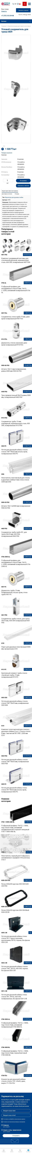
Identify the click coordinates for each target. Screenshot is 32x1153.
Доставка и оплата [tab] (7, 194)
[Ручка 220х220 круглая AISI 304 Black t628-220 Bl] (16, 901)
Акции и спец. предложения (12, 1130)
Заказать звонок (23, 10)
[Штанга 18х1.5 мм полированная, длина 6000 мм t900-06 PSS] (16, 360)
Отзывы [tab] (17, 194)
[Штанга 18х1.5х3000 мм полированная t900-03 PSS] (16, 497)
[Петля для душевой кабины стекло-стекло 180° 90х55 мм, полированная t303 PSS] (16, 752)
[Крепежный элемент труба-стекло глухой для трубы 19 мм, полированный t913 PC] (16, 665)
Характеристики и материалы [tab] (10, 191)
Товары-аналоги (6, 153)
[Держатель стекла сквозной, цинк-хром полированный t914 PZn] (16, 334)
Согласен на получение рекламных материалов (14, 1121)
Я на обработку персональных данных (14, 1119)
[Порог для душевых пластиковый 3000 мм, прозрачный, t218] (16, 638)
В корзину (23, 181)
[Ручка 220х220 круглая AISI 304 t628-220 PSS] (16, 875)
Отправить (16, 1136)
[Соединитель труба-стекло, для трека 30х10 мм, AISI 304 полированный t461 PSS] (16, 611)
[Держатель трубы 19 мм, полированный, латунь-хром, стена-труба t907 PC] (16, 583)
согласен (6, 1119)
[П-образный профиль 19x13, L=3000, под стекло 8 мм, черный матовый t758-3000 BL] (16, 1043)
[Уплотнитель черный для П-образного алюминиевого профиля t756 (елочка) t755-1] (16, 848)
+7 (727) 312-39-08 (7, 15)
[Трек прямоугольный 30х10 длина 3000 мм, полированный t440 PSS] (16, 386)
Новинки (6, 1125)
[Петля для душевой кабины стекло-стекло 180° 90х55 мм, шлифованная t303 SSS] (16, 693)
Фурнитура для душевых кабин (14, 197)
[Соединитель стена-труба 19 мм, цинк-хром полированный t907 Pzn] (16, 308)
